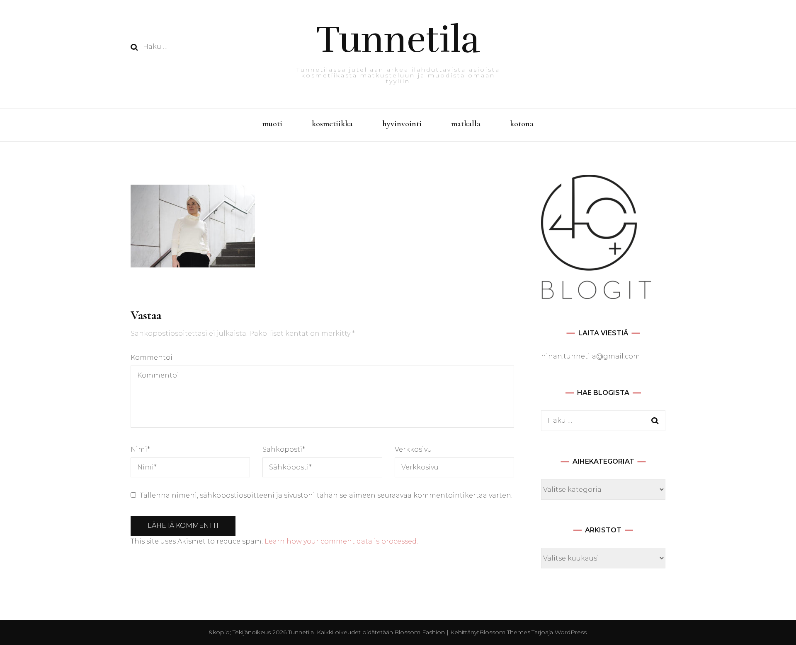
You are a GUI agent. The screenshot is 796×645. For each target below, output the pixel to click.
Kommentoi (151, 357)
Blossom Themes (504, 632)
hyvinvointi (402, 124)
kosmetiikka (332, 124)
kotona (522, 124)
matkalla (466, 124)
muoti (272, 124)
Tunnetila (398, 40)
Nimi (140, 449)
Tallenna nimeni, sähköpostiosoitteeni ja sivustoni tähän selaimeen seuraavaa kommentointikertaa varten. (326, 495)
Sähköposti (283, 449)
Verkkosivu (413, 449)
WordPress (571, 632)
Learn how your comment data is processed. (341, 541)
